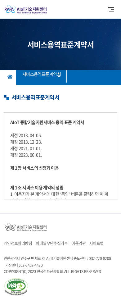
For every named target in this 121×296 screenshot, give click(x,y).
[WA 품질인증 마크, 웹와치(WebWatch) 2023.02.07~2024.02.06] (16, 287)
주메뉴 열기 (111, 9)
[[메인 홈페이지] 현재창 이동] (26, 227)
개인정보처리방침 (18, 243)
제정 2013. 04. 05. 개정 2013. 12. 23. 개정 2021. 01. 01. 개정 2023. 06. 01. (60, 159)
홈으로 (10, 76)
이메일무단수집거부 (52, 243)
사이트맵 (96, 243)
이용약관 (78, 243)
